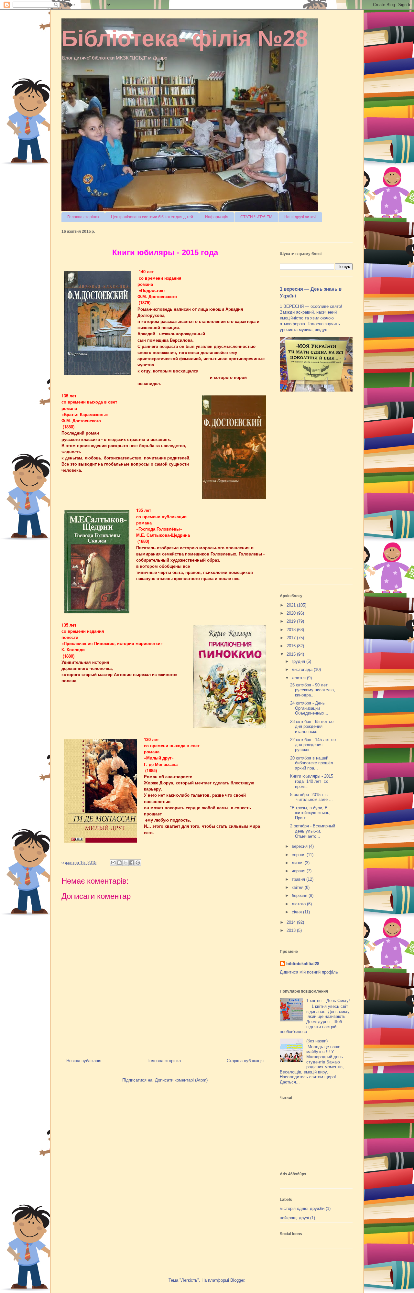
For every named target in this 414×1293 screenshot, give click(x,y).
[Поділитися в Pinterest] (138, 862)
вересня (300, 846)
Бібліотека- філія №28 (184, 38)
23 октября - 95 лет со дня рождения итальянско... (311, 726)
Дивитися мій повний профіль (309, 972)
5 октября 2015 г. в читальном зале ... (311, 797)
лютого (299, 903)
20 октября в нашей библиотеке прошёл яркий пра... (311, 763)
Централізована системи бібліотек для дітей (152, 217)
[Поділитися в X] (125, 862)
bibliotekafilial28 (302, 963)
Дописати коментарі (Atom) (181, 1080)
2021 (292, 605)
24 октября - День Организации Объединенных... (309, 708)
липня (298, 862)
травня (299, 879)
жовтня (299, 677)
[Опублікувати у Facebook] (131, 862)
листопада (303, 669)
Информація (216, 217)
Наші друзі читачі (300, 217)
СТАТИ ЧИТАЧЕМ (256, 217)
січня (297, 912)
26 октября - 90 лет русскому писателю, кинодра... (312, 690)
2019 (292, 621)
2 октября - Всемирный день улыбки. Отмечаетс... (312, 831)
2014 (292, 922)
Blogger (237, 1280)
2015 (292, 654)
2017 (292, 637)
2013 (292, 930)
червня (299, 870)
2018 (292, 629)
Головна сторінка (83, 217)
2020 (292, 613)
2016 (292, 645)
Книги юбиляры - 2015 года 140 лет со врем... (311, 781)
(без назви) (317, 1041)
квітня (298, 887)
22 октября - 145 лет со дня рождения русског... (313, 744)
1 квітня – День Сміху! (328, 1000)
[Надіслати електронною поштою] (113, 862)
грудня (299, 661)
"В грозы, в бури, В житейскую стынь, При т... (310, 812)
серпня (299, 854)
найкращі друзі (294, 1217)
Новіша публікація (83, 1060)
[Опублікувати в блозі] (119, 862)
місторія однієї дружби (302, 1208)
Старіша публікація (245, 1060)
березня (300, 895)
